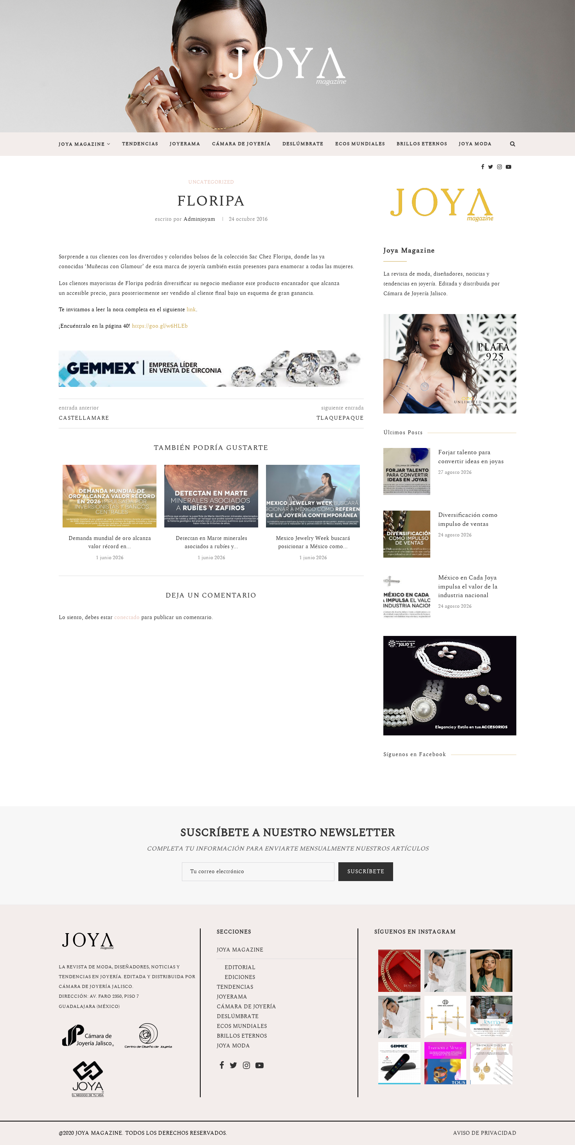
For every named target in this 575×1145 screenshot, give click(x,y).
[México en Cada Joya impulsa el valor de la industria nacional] (406, 596)
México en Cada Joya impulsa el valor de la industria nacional (468, 586)
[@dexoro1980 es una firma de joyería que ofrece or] (399, 971)
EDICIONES (240, 977)
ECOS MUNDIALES (360, 144)
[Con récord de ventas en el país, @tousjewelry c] (445, 1063)
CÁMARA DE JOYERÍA (241, 144)
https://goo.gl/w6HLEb (160, 326)
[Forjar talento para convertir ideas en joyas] (406, 471)
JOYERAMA (185, 144)
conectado (127, 617)
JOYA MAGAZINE (82, 144)
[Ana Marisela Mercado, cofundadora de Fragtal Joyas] (491, 1017)
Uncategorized (211, 182)
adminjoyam (199, 219)
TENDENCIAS (140, 144)
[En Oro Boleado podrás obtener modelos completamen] (445, 1017)
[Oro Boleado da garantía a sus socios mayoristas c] (491, 1063)
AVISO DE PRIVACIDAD (484, 1133)
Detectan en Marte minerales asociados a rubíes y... (211, 542)
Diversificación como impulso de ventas (468, 519)
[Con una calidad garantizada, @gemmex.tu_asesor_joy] (399, 1063)
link (191, 309)
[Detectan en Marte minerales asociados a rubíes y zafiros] (211, 496)
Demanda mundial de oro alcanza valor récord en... (109, 542)
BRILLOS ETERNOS (422, 144)
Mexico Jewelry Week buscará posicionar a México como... (313, 542)
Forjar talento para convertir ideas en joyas (471, 457)
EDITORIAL (240, 967)
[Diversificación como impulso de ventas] (406, 534)
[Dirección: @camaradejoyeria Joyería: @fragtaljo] (445, 971)
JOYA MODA (475, 144)
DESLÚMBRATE (302, 144)
